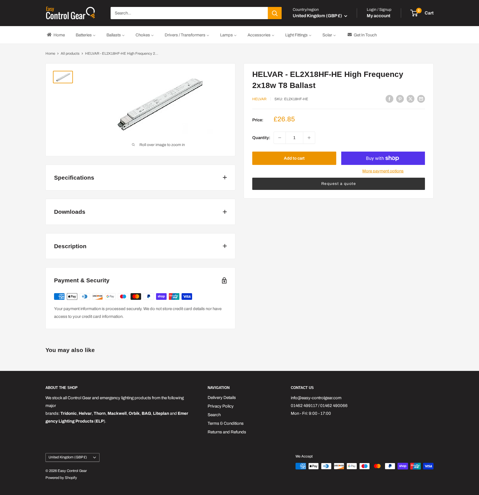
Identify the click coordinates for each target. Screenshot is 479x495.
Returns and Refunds (227, 432)
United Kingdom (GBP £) (68, 457)
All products (70, 54)
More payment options (383, 171)
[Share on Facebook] (389, 99)
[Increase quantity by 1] (309, 138)
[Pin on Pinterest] (400, 99)
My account (378, 15)
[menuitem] (55, 35)
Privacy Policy (221, 406)
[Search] (275, 13)
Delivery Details (222, 397)
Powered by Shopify (61, 478)
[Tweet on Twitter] (410, 99)
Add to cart (294, 158)
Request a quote (338, 184)
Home (50, 54)
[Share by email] (421, 99)
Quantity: (261, 137)
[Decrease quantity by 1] (280, 138)
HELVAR (259, 99)
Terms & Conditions (226, 423)
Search (214, 415)
